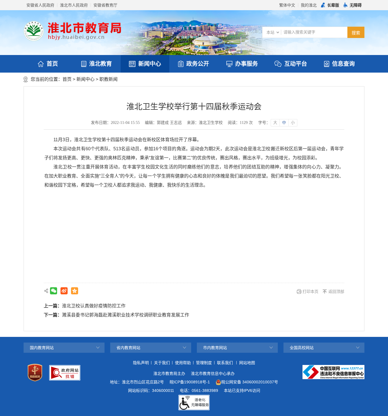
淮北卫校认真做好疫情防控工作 (94, 305)
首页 (52, 64)
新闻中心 (149, 64)
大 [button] (275, 123)
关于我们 (162, 362)
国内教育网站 (42, 347)
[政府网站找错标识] (64, 373)
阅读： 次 (240, 123)
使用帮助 (183, 362)
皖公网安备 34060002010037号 (249, 382)
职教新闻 (108, 79)
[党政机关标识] (35, 372)
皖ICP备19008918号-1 (190, 382)
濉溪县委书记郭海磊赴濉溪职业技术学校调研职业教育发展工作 (125, 314)
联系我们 (225, 362)
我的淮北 (309, 5)
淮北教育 (100, 64)
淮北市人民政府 (74, 5)
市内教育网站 (215, 347)
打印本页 (310, 291)
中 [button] (284, 123)
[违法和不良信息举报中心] (333, 372)
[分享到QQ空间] (74, 290)
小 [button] (293, 123)
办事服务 (246, 64)
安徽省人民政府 (40, 5)
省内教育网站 (128, 347)
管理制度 (204, 362)
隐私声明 (141, 362)
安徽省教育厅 (105, 5)
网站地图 (247, 362)
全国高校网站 (302, 347)
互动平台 (295, 64)
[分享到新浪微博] (64, 290)
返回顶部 (336, 291)
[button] (330, 5)
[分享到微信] (53, 290)
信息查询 (343, 64)
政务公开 (197, 64)
